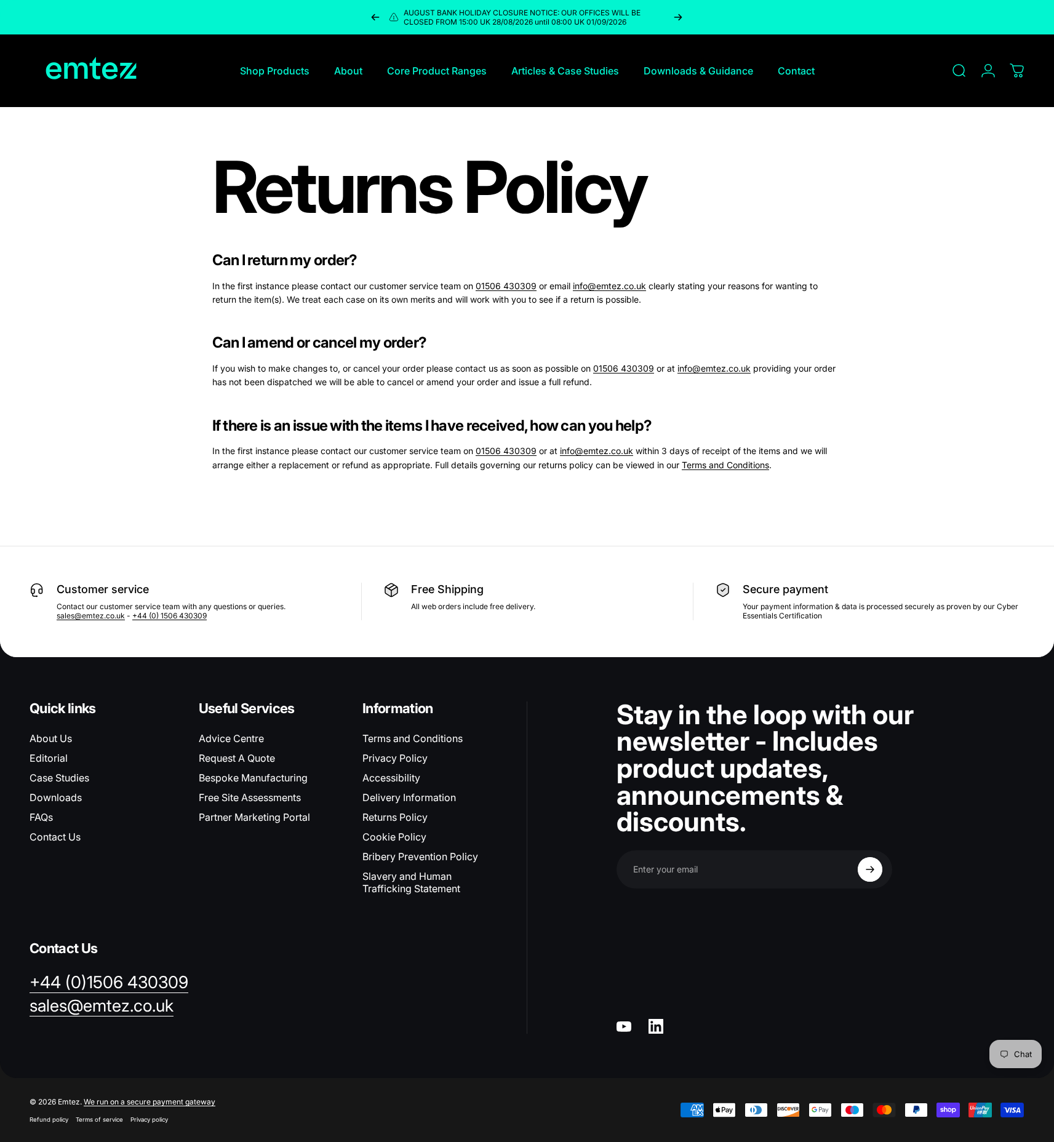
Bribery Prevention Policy (420, 856)
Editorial (49, 758)
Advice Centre (231, 738)
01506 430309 (506, 286)
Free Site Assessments (250, 797)
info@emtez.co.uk (609, 286)
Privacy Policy (395, 758)
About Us (51, 738)
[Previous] (375, 17)
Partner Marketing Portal (254, 817)
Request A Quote (237, 758)
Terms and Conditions (725, 465)
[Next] (678, 17)
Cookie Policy (394, 837)
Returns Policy (395, 817)
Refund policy (49, 1119)
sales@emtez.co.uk (91, 615)
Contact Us (55, 837)
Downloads (56, 797)
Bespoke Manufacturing (253, 778)
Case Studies (59, 778)
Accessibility (391, 778)
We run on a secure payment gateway (149, 1101)
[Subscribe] (870, 869)
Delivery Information (409, 797)
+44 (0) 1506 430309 (169, 615)
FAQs (41, 817)
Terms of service (99, 1119)
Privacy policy (149, 1119)
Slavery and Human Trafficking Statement (411, 882)
